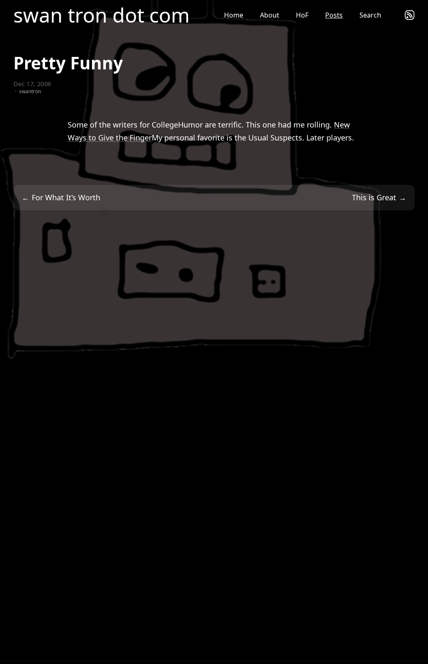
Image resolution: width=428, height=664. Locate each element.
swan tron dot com (101, 15)
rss (410, 15)
